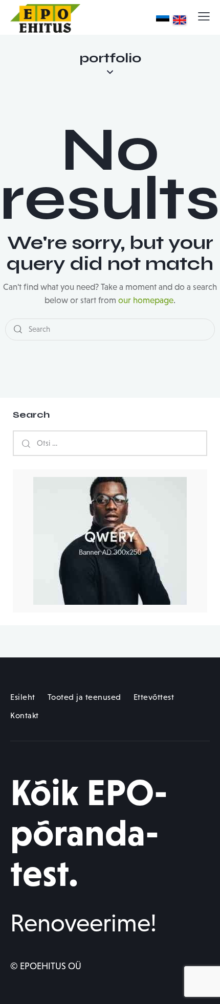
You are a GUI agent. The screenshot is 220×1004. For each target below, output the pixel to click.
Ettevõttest (154, 697)
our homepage (145, 300)
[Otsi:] (110, 443)
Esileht (22, 697)
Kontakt (24, 715)
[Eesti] (162, 20)
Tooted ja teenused (84, 697)
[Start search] (18, 329)
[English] (179, 20)
